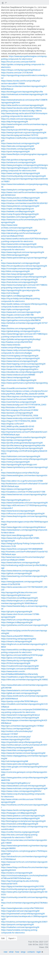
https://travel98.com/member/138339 (17, 388)
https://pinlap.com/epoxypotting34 (16, 440)
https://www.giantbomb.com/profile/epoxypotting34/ (24, 459)
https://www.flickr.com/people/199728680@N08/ (22, 549)
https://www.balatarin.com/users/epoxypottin (21, 690)
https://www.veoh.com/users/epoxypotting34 (20, 312)
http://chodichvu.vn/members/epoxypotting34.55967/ (24, 922)
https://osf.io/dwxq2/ (10, 293)
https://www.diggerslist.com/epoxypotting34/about (23, 527)
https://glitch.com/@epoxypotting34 (16, 296)
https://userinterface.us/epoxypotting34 (18, 402)
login (39, 952)
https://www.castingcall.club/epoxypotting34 (20, 173)
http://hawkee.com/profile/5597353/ (16, 342)
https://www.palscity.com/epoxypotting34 (19, 660)
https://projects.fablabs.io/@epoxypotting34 (20, 366)
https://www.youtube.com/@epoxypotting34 (20, 198)
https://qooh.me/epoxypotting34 (15, 151)
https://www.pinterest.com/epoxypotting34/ (20, 206)
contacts (31, 952)
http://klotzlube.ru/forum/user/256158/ (18, 407)
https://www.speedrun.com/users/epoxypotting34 (23, 815)
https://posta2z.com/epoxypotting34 (17, 413)
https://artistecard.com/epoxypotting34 (18, 162)
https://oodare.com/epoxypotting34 (16, 873)
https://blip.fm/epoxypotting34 (14, 121)
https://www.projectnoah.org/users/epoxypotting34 (23, 132)
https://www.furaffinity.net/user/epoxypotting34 (22, 448)
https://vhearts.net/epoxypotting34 (16, 641)
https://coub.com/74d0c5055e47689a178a (19, 200)
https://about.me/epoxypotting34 (15, 377)
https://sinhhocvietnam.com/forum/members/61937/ (24, 745)
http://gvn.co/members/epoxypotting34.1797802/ (22, 726)
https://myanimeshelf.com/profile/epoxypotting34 (23, 913)
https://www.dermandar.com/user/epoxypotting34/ (23, 753)
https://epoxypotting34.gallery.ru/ (15, 500)
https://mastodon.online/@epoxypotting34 (19, 824)
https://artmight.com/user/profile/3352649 (19, 668)
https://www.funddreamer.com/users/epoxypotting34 (24, 502)
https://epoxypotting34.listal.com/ (15, 595)
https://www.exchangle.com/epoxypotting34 (20, 358)
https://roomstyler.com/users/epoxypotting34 (21, 268)
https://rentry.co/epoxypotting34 (15, 462)
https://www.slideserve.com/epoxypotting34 (20, 570)
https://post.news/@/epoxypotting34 (17, 535)
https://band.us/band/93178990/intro (17, 636)
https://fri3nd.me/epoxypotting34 (15, 663)
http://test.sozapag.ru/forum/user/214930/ (19, 410)
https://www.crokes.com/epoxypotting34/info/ (21, 791)
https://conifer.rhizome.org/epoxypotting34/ (20, 832)
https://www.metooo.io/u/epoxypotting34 (19, 361)
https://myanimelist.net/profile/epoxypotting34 (21, 742)
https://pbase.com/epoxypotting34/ (16, 489)
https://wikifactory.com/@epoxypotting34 (19, 230)
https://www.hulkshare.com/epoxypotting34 (20, 562)
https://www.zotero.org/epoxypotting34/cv (19, 369)
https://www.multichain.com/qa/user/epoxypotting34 (24, 788)
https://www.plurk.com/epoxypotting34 (18, 189)
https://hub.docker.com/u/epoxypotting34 (19, 282)
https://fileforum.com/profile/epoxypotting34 (20, 619)
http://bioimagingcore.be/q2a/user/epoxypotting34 (23, 821)
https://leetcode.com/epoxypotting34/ (17, 146)
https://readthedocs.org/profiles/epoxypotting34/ (22, 677)
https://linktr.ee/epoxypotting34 (14, 255)
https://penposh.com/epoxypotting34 (17, 924)
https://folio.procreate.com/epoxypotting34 (20, 717)
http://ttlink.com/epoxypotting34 (15, 271)
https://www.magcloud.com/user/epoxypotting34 (22, 252)
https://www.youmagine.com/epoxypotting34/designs (24, 165)
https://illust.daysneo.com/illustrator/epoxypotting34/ (24, 396)
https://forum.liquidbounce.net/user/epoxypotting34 (24, 266)
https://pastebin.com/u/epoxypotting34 (18, 217)
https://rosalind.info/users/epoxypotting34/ (20, 666)
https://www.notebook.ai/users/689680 (18, 374)
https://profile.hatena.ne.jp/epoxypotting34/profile (23, 445)
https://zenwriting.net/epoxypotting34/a (18, 638)
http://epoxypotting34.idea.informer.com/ (19, 592)
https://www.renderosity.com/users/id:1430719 (21, 418)
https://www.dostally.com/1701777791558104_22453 (23, 404)
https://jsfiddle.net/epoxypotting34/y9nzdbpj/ (21, 339)
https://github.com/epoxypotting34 (16, 573)
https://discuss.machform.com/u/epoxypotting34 (22, 317)
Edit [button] (3, 938)
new (5, 952)
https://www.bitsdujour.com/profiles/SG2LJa (20, 472)
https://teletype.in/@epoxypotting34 (16, 622)
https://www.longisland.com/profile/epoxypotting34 (23, 276)
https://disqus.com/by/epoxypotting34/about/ (21, 70)
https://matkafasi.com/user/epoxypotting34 (20, 927)
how (17, 952)
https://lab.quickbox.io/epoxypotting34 (18, 159)
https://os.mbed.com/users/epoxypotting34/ (20, 119)
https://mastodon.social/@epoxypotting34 (19, 598)
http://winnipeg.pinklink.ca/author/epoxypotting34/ (23, 437)
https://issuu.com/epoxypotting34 (16, 728)
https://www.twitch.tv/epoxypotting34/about (20, 715)
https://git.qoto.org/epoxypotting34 (16, 611)
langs (23, 952)
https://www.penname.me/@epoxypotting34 (20, 818)
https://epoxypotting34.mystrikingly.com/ (19, 464)
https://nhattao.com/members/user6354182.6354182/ (24, 203)
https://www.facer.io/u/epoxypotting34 (18, 511)
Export (11, 938)
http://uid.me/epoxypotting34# (14, 761)
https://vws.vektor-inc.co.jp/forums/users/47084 (22, 481)
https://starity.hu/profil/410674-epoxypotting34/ (22, 129)
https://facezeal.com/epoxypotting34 (17, 429)
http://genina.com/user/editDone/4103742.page (22, 655)
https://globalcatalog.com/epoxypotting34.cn (20, 331)
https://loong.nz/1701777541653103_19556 (19, 415)
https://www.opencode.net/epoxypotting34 (20, 764)
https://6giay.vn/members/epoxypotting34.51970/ (22, 886)
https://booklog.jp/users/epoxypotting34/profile (22, 91)
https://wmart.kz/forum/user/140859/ (17, 399)
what (11, 952)
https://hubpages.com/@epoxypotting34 (18, 813)
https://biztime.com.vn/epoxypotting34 (18, 328)
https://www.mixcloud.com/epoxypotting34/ (20, 143)
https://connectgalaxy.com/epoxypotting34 (19, 355)
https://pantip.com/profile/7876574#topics (19, 701)
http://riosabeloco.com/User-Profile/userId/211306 (23, 491)
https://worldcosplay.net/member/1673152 (19, 135)
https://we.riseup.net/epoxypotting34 (17, 274)
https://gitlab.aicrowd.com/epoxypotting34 (19, 693)
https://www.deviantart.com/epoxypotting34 (20, 263)
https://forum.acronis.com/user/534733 (18, 61)
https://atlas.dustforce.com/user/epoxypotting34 (22, 105)
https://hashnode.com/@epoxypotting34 (18, 380)
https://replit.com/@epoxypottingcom (17, 208)
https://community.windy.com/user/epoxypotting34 (23, 176)
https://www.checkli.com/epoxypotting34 (19, 810)
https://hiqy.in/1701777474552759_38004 (18, 421)
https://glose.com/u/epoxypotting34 (16, 658)
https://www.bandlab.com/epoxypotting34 (19, 279)
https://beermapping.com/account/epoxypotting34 (23, 364)
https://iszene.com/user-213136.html (17, 72)
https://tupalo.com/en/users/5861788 (17, 315)
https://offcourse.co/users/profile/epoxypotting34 (22, 513)
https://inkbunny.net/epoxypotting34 (17, 747)
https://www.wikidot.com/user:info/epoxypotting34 (23, 785)
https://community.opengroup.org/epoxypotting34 (23, 889)
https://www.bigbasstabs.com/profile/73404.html (22, 908)
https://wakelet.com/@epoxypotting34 (17, 211)
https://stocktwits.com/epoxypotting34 (18, 149)
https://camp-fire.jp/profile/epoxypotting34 (20, 214)
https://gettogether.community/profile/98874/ (21, 320)
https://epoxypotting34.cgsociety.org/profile (20, 290)
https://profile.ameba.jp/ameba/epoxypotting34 (22, 442)
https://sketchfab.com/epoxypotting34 (18, 750)
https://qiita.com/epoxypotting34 (15, 309)
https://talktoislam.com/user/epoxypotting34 (20, 456)
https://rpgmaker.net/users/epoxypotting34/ (20, 911)
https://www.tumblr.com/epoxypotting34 (18, 244)
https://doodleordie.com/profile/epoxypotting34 (22, 372)
